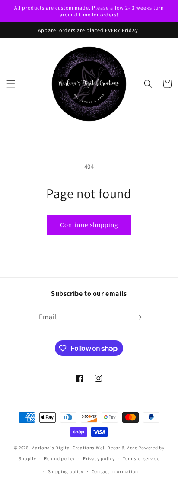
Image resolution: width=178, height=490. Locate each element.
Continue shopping (89, 225)
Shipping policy (66, 471)
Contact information (115, 471)
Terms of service (141, 458)
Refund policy (59, 458)
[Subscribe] (138, 317)
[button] (10, 83)
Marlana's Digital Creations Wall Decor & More (84, 448)
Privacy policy (99, 458)
